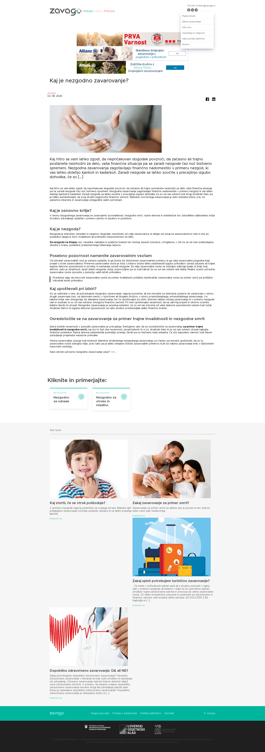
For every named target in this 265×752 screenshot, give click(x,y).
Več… (113, 352)
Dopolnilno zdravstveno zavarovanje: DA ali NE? (89, 671)
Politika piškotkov (150, 713)
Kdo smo (186, 27)
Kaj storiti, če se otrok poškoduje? (77, 503)
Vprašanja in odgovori (193, 33)
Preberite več (56, 519)
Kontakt (169, 713)
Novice (185, 44)
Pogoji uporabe (100, 713)
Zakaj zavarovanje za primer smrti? (160, 503)
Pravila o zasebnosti (125, 713)
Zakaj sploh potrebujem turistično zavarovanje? (171, 581)
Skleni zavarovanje (191, 22)
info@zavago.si (207, 6)
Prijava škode (189, 16)
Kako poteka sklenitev (193, 39)
